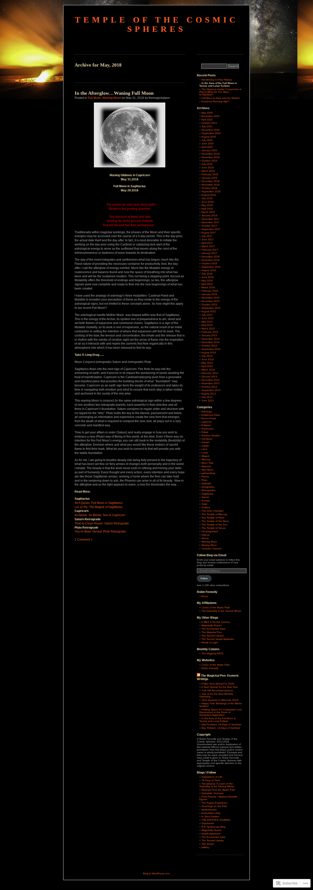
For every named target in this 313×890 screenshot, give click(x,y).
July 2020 (206, 140)
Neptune (206, 466)
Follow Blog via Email (211, 555)
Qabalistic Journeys (212, 793)
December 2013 (210, 380)
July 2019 (206, 164)
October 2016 (209, 263)
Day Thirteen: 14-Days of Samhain (220, 728)
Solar (204, 504)
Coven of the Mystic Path (215, 607)
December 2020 (210, 129)
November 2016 (210, 260)
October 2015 (209, 304)
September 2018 (211, 191)
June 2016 (207, 277)
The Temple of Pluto (212, 517)
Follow (204, 578)
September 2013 (211, 390)
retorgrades (207, 486)
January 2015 (209, 335)
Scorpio (205, 500)
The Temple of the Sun (214, 524)
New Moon (207, 469)
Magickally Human (211, 625)
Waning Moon (111, 98)
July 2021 (206, 126)
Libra (204, 449)
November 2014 (210, 342)
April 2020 (207, 147)
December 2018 (210, 181)
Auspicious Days (210, 415)
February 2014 (209, 373)
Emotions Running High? (215, 101)
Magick (205, 456)
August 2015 (208, 311)
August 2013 (208, 393)
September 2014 (211, 349)
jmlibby (205, 847)
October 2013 (209, 386)
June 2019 (207, 167)
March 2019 (208, 171)
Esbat (204, 432)
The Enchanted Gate (213, 628)
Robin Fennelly (209, 668)
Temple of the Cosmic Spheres (156, 24)
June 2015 (207, 318)
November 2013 (210, 383)
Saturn (205, 497)
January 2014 (209, 376)
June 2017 (207, 239)
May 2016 (207, 280)
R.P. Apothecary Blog (213, 826)
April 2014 (207, 366)
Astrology (206, 411)
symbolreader (209, 809)
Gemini (205, 442)
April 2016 (207, 284)
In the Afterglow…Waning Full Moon (114, 93)
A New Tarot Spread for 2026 (217, 683)
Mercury (205, 459)
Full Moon (94, 98)
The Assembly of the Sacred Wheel (221, 611)
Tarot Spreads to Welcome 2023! (220, 700)
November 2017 (210, 222)
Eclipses (206, 425)
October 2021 (209, 123)
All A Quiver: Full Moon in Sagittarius (99, 503)
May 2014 (207, 362)
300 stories (207, 844)
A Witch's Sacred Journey (215, 622)
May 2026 (207, 112)
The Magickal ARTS (212, 653)
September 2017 (211, 229)
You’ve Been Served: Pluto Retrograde (100, 531)
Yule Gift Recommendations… (218, 690)
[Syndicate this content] (198, 675)
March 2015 (208, 328)
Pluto (204, 480)
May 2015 (207, 321)
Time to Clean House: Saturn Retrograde (102, 523)
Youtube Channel (211, 548)
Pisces (205, 476)
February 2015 (209, 332)
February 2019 (209, 174)
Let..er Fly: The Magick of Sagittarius (99, 507)
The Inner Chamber (212, 510)
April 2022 (207, 119)
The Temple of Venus (213, 528)
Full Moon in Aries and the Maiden (220, 98)
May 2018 (207, 205)
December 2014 (210, 338)
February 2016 (209, 290)
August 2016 (208, 270)
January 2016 (209, 294)
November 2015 (210, 301)
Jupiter (205, 445)
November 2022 (210, 116)
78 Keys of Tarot (210, 780)
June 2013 (207, 400)
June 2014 (207, 359)
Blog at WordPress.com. (156, 873)
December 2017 (210, 219)
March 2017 (208, 246)
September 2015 (211, 308)
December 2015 (210, 297)
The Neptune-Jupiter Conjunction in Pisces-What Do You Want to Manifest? (220, 92)
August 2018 (208, 195)
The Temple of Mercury (214, 514)
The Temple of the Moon (215, 521)
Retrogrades (208, 490)
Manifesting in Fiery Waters (216, 79)
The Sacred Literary (212, 635)
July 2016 (206, 273)
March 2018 (208, 212)
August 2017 (208, 232)
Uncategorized (209, 531)
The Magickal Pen (211, 632)
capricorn (206, 421)
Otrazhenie (207, 823)
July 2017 (206, 236)
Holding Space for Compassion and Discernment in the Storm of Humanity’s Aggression (220, 712)
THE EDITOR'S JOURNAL (216, 820)
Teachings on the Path (214, 806)
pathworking (208, 473)
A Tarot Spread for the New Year (219, 687)
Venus (205, 538)
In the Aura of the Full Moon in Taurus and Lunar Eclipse (217, 719)
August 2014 (208, 352)
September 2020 (211, 133)
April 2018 (207, 208)
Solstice (205, 507)
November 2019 (210, 157)
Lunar (204, 452)
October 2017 (209, 225)
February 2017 (209, 249)
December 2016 (210, 256)
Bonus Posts (208, 418)
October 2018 (209, 188)
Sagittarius (207, 493)
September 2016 (211, 267)
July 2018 (206, 198)
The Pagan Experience (214, 802)
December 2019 (210, 153)
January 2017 (209, 253)
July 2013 (206, 397)
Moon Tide (207, 463)
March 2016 (208, 287)
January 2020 (209, 150)
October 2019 (209, 160)
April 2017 (207, 243)
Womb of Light (209, 642)
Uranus (205, 534)
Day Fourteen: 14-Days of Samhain (221, 724)
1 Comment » (83, 539)
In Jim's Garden (210, 816)
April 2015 (207, 325)
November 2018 (210, 184)
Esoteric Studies (210, 435)
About (204, 596)
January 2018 (209, 215)
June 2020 (207, 143)
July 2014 (206, 356)
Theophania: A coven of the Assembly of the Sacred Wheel (216, 785)
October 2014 (209, 345)
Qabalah (206, 483)
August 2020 (208, 136)
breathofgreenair (210, 833)
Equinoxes (207, 428)
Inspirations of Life (211, 776)
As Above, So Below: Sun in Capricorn (100, 515)
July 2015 (206, 314)
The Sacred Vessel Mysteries (217, 639)
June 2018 (207, 201)
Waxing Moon (209, 545)
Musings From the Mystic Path (218, 789)
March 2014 (208, 369)
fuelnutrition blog (210, 813)
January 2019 (209, 177)
